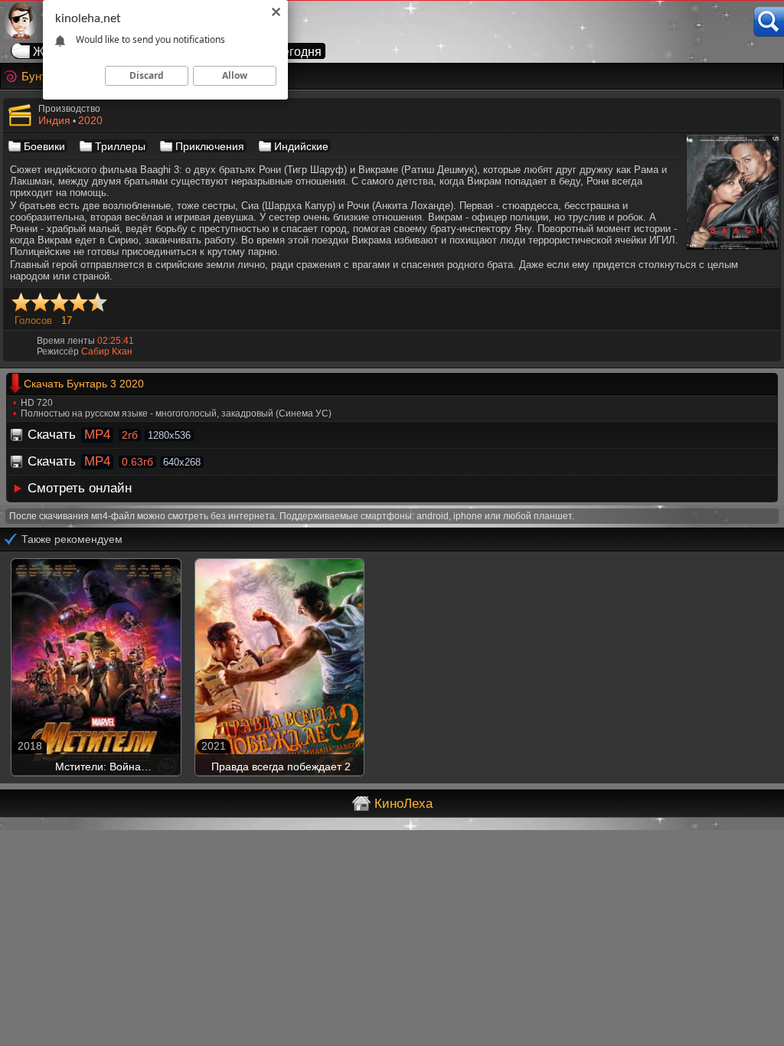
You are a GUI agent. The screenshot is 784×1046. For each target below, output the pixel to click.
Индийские (301, 146)
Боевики (44, 146)
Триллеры (120, 146)
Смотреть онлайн (80, 488)
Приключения (209, 146)
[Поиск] (768, 22)
